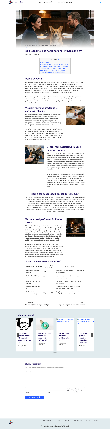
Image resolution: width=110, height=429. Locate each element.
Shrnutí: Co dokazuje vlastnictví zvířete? (53, 72)
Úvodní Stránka (48, 420)
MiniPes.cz (29, 54)
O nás (63, 2)
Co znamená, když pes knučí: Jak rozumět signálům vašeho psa (24, 338)
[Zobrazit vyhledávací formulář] (100, 2)
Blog (59, 420)
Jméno (28, 392)
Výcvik (57, 2)
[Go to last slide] (18, 335)
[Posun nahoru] (106, 426)
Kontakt (69, 2)
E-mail (49, 392)
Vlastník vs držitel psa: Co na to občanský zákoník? (55, 64)
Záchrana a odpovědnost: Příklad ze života (52, 70)
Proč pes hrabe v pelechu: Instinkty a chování (71, 304)
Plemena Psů (78, 420)
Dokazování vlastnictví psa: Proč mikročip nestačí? (55, 66)
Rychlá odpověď (44, 62)
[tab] (53, 352)
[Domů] (25, 45)
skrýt (59, 59)
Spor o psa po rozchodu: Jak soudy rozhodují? (53, 68)
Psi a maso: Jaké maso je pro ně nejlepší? (37, 304)
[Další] (92, 335)
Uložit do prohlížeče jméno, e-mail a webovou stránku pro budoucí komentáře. (75, 390)
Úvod (39, 2)
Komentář (29, 372)
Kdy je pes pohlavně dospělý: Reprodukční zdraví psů (84, 338)
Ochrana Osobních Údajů (61, 426)
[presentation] (24, 324)
